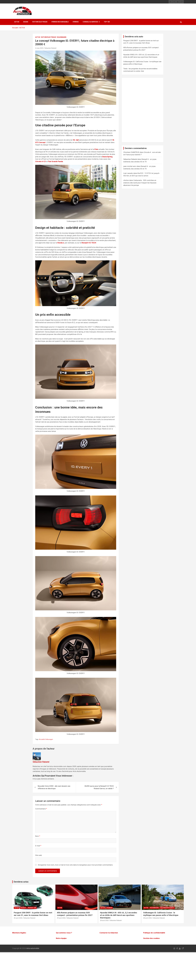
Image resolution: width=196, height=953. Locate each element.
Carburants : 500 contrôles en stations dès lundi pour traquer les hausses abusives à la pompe (139, 182)
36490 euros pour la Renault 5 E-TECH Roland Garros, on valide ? (99, 787)
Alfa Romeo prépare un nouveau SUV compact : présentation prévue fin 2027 (74, 913)
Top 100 (107, 22)
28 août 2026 (104, 920)
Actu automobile (32, 948)
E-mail (38, 846)
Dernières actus (21, 882)
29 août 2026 (61, 918)
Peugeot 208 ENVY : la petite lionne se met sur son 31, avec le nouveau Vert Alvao (33, 913)
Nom (37, 836)
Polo (96, 149)
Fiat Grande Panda (55, 161)
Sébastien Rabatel (50, 48)
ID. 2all (76, 140)
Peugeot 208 (32, 907)
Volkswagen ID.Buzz (167, 907)
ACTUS (16, 22)
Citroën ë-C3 (40, 161)
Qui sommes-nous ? (64, 933)
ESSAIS (25, 22)
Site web (38, 855)
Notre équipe (61, 938)
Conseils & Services (90, 22)
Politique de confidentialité (154, 933)
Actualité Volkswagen (46, 739)
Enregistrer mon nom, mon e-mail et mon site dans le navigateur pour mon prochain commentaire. (75, 865)
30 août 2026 (18, 918)
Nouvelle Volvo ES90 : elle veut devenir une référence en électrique (54, 787)
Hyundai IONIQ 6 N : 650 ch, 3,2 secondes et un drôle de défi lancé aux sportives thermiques (118, 915)
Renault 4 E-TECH (89, 243)
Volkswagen (61, 37)
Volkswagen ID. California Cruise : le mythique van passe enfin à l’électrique (160, 913)
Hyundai (109, 907)
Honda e (60, 243)
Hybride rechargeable (60, 22)
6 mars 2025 (39, 48)
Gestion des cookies (151, 938)
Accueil (15, 28)
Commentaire (41, 809)
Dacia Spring (107, 157)
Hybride (76, 22)
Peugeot (23, 907)
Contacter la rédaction (109, 933)
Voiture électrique (39, 22)
